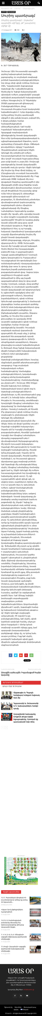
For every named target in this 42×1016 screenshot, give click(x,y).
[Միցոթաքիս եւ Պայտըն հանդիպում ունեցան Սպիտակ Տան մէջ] (6, 695)
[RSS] (21, 996)
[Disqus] (21, 763)
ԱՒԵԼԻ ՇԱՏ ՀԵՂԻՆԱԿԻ (12, 686)
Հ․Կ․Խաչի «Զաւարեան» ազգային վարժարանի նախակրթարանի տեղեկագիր (13, 949)
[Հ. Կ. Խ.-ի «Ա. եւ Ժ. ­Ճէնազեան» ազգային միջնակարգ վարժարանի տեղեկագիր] (35, 937)
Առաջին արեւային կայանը (10, 673)
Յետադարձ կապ (30, 1007)
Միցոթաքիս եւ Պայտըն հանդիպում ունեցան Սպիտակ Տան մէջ (26, 695)
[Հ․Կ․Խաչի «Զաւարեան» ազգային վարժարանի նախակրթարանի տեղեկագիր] (35, 949)
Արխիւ (16, 1010)
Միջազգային (11, 11)
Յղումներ (18, 1007)
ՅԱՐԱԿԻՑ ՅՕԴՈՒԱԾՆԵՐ (12, 682)
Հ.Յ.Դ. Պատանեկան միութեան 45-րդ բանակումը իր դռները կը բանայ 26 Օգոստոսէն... (14, 900)
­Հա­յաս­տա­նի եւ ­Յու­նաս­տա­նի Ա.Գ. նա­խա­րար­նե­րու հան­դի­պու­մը (26, 706)
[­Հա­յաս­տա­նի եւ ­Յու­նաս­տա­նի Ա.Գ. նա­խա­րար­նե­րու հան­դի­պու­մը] (6, 706)
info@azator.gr (28, 989)
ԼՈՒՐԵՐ (4, 11)
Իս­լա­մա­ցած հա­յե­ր (31, 672)
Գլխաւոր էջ (8, 1007)
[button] (39, 3)
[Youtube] (27, 996)
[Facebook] (15, 996)
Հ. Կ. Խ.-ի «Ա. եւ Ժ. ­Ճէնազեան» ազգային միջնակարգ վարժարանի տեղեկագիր (14, 937)
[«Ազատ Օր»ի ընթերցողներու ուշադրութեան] (35, 912)
